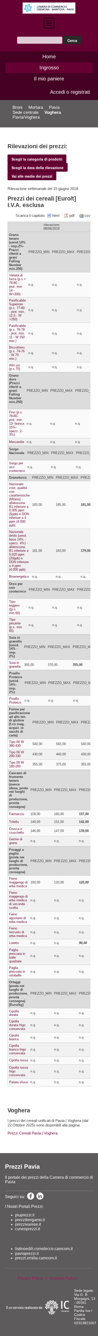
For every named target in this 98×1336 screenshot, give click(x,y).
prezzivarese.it (28, 1224)
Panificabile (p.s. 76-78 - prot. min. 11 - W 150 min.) (17, 333)
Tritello (14, 822)
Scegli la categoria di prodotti (37, 159)
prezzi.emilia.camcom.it (36, 1258)
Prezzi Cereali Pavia (24, 1133)
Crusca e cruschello (16, 830)
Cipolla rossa (18, 1060)
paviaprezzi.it (27, 1253)
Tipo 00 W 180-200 (16, 764)
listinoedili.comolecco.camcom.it (44, 1249)
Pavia (54, 107)
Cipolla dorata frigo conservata (17, 1025)
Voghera (52, 112)
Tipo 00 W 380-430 (16, 744)
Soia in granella (14, 664)
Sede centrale (25, 112)
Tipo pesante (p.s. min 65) (15, 625)
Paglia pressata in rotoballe (17, 971)
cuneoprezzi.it (27, 1229)
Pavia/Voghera (26, 117)
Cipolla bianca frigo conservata (17, 1049)
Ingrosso (49, 67)
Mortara (35, 107)
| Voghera (49, 1133)
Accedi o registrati (70, 92)
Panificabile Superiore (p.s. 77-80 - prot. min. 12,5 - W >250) (17, 310)
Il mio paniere (49, 78)
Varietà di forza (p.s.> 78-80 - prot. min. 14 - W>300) (17, 284)
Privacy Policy (30, 1278)
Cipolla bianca (14, 1037)
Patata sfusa (18, 1082)
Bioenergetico (19, 576)
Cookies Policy (63, 1278)
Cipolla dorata (14, 1013)
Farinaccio (16, 814)
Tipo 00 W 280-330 (16, 754)
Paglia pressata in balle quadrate (17, 955)
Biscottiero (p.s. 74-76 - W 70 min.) (17, 353)
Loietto (14, 943)
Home (49, 56)
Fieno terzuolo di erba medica (18, 932)
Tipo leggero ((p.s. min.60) (14, 607)
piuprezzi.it (24, 1215)
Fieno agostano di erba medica (18, 918)
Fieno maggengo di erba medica (18, 882)
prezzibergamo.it (30, 1220)
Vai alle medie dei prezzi (32, 176)
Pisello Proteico (15, 700)
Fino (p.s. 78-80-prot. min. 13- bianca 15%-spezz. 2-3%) (16, 423)
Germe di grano (15, 841)
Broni (17, 107)
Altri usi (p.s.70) (14, 367)
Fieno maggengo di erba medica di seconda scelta (18, 900)
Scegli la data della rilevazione (38, 167)
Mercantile (16, 442)
